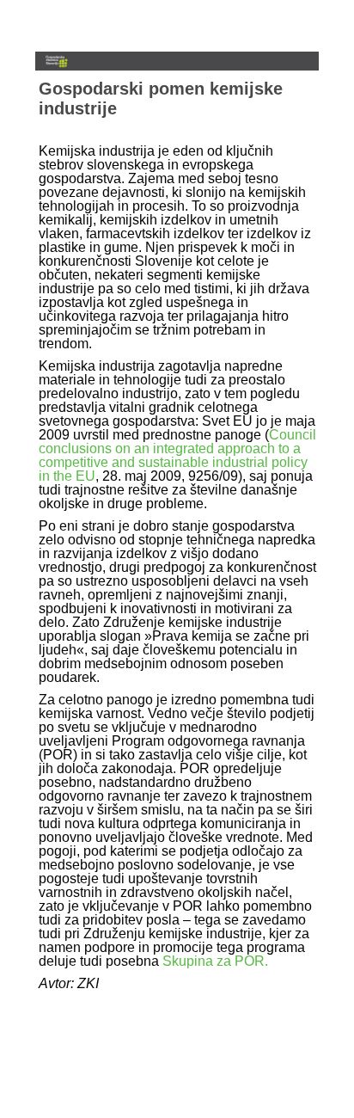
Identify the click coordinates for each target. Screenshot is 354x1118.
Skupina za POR (213, 961)
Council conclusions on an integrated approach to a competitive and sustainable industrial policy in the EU (177, 455)
